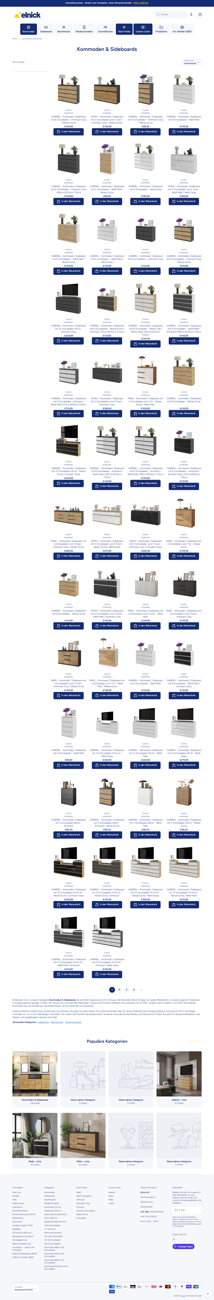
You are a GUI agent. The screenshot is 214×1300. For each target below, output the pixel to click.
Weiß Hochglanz (83, 1196)
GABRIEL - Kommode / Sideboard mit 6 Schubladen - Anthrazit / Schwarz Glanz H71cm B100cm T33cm (184, 473)
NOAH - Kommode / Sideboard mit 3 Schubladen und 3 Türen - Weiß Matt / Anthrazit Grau (107, 613)
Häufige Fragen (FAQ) (22, 1225)
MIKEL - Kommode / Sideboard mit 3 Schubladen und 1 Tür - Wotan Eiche (183, 544)
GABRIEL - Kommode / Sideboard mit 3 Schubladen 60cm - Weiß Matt (145, 822)
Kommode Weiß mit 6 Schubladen (54, 1255)
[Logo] (27, 14)
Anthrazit (80, 1199)
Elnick (183, 1296)
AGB (14, 1199)
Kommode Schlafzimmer (55, 1214)
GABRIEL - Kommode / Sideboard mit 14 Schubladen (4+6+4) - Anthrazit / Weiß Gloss (107, 962)
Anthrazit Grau (83, 1203)
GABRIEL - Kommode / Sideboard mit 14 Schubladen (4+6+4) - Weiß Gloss (107, 753)
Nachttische (57, 1022)
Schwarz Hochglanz (85, 1211)
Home (14, 39)
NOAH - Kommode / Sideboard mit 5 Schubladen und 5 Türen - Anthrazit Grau (107, 401)
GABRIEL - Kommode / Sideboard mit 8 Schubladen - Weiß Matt (184, 118)
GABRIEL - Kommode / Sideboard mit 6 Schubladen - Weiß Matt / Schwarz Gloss (184, 683)
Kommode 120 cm (52, 1207)
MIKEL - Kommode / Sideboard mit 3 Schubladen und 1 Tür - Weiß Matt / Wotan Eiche (107, 683)
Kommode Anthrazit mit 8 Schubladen (56, 1267)
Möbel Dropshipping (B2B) (24, 1253)
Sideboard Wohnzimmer (55, 1221)
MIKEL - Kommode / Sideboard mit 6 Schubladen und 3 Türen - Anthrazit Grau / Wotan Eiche (68, 544)
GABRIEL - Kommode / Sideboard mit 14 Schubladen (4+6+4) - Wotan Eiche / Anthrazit (107, 892)
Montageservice (19, 1240)
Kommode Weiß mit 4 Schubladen (54, 1261)
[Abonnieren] (198, 1210)
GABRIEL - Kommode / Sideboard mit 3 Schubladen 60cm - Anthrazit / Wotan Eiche (107, 822)
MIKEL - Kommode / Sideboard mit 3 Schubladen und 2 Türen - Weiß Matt (145, 613)
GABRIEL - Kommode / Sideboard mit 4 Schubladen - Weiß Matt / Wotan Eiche (107, 189)
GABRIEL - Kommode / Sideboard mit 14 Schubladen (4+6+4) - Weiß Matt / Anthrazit (68, 962)
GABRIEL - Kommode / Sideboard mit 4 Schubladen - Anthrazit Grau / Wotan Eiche (145, 119)
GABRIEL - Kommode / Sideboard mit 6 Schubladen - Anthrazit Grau (145, 257)
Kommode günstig (52, 1232)
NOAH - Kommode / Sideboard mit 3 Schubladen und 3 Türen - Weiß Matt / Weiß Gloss (184, 189)
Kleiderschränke (73, 1022)
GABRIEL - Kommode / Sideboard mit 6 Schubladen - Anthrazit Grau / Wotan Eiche (184, 259)
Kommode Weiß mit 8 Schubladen (54, 1248)
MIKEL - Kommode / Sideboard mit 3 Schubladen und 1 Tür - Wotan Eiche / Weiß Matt (145, 401)
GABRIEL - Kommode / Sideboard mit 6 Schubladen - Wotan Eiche (68, 612)
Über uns (16, 1192)
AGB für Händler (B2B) (22, 1257)
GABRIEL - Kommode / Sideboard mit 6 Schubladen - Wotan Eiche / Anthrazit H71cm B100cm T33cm (107, 328)
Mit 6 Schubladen (52, 1244)
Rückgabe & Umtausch (22, 1236)
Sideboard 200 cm (53, 1211)
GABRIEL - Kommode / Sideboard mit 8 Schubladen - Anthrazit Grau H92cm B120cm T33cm (68, 189)
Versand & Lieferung (21, 1232)
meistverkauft (190, 63)
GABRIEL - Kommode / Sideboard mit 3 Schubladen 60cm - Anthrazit (68, 822)
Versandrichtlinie (20, 1211)
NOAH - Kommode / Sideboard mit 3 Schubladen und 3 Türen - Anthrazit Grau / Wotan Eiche (107, 119)
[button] (200, 14)
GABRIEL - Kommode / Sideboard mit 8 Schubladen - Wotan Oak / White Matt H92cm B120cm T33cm (145, 330)
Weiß (78, 1192)
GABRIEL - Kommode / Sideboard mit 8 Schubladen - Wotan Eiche (184, 400)
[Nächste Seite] (140, 990)
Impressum (17, 1207)
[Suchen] (156, 14)
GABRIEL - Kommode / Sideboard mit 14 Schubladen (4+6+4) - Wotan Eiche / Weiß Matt (184, 892)
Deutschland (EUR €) (24, 1290)
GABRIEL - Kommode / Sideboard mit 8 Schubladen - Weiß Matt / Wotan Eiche (68, 259)
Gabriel (111, 1192)
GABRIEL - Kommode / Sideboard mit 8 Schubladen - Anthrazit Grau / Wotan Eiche (68, 119)
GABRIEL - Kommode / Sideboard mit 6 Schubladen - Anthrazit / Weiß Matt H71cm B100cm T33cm (68, 401)
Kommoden (49, 1192)
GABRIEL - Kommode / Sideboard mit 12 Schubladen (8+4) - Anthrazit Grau (68, 328)
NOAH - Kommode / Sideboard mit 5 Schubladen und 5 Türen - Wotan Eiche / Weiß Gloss (107, 544)
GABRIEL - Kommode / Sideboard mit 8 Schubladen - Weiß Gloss (145, 188)
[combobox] (170, 14)
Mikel (110, 1199)
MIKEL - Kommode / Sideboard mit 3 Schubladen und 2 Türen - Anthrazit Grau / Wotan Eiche (68, 683)
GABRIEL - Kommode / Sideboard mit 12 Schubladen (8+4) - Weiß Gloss (184, 753)
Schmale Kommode (53, 1236)
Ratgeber (16, 1229)
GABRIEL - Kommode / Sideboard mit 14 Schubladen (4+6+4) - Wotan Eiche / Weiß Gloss (145, 892)
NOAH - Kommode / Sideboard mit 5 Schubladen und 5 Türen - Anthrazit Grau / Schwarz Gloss (145, 544)
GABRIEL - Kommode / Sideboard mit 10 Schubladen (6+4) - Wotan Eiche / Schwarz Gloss (68, 471)
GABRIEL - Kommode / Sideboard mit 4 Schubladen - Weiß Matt (68, 752)
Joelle (111, 1203)
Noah (110, 1196)
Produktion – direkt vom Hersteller (23, 1248)
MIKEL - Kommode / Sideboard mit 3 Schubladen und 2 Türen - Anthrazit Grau (183, 613)
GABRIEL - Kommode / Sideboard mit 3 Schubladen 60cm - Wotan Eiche (184, 822)
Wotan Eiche (82, 1214)
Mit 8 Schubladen (52, 1240)
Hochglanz (81, 1218)
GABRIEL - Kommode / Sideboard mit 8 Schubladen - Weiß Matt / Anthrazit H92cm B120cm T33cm (184, 328)
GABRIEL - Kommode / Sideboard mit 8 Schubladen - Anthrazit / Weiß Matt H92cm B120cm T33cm (145, 471)
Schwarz (80, 1207)
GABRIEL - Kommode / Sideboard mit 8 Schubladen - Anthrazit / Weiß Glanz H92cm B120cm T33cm (107, 473)
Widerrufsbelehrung (21, 1244)
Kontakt (15, 1196)
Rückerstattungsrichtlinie (24, 1214)
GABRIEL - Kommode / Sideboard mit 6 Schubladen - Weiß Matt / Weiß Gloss (107, 259)
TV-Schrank (49, 1229)
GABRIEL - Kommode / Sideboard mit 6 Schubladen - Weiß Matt (145, 682)
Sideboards (43, 1022)
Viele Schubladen (52, 1225)
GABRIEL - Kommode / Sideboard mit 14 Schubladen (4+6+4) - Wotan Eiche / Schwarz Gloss (68, 892)
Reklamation (18, 1218)
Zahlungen (17, 1221)
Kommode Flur (51, 1218)
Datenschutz (18, 1203)
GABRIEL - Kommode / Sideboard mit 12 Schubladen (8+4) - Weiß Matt (145, 753)
